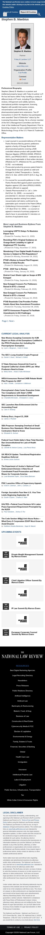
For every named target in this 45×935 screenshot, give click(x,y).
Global (22, 752)
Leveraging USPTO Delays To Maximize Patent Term (20, 232)
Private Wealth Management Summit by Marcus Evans (27, 555)
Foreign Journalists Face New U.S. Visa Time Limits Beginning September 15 (21, 493)
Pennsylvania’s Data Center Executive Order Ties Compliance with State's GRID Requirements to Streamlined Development (21, 392)
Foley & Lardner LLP (22, 59)
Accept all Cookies (11, 12)
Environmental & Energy (22, 736)
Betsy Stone (8, 372)
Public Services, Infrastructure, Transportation (22, 790)
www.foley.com (22, 66)
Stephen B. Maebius (22, 51)
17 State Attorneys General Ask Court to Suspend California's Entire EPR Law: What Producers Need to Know (21, 366)
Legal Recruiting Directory (22, 675)
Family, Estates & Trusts (22, 742)
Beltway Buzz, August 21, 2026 (15, 416)
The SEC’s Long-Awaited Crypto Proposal (20, 355)
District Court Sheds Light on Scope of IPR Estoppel (22, 276)
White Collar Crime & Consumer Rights (22, 800)
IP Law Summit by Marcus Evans (26, 608)
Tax (22, 795)
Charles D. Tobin (21, 497)
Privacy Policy (31, 927)
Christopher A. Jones (26, 398)
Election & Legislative (22, 731)
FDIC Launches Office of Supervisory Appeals (22, 483)
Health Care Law (22, 757)
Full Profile (22, 73)
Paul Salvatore (9, 512)
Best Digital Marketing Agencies (22, 670)
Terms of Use (26, 820)
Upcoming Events (11, 532)
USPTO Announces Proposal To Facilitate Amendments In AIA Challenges (21, 311)
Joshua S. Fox (20, 512)
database (6, 827)
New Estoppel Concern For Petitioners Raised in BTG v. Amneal (20, 294)
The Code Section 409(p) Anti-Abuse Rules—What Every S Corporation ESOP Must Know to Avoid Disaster (22, 521)
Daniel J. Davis (9, 357)
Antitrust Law (22, 701)
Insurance (22, 770)
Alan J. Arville (8, 383)
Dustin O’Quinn (9, 497)
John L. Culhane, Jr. (24, 485)
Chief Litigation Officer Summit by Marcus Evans (27, 581)
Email (24, 79)
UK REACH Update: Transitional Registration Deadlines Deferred (21, 455)
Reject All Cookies (28, 12)
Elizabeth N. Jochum (11, 433)
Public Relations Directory (22, 691)
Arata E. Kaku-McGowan (22, 372)
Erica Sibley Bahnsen (27, 476)
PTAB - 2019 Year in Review (15, 269)
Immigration (22, 762)
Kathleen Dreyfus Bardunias (13, 526)
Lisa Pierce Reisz (30, 448)
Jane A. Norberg (9, 410)
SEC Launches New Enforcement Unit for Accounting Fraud (20, 406)
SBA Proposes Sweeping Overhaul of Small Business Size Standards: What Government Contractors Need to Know (21, 428)
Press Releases (22, 686)
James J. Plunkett (10, 419)
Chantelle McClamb (11, 398)
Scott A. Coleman (10, 485)
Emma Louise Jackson (12, 459)
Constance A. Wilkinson (23, 383)
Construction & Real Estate (22, 721)
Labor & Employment (22, 780)
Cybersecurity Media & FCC (23, 726)
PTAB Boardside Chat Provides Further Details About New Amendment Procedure (21, 303)
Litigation (22, 785)
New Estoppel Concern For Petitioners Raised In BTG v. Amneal (20, 285)
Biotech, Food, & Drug (22, 711)
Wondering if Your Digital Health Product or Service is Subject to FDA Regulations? (22, 252)
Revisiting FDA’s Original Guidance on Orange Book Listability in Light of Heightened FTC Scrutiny (20, 242)
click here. (37, 920)
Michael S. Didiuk (22, 357)
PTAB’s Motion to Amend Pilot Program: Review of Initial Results (20, 261)
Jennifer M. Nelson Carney (13, 448)
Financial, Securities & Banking (22, 747)
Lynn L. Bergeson (10, 348)
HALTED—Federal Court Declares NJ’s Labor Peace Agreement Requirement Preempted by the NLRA (21, 506)
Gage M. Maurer (30, 526)
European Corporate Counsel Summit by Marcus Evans (24, 633)
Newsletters (22, 681)
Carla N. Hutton (23, 348)
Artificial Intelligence (22, 696)
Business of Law (22, 716)
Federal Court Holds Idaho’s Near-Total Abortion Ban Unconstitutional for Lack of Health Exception (23, 442)
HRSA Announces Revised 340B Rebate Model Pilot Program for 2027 (22, 379)
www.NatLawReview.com (17, 829)
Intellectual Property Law (22, 775)
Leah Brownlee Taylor (11, 476)
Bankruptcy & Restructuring (22, 706)
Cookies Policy (8, 7)
